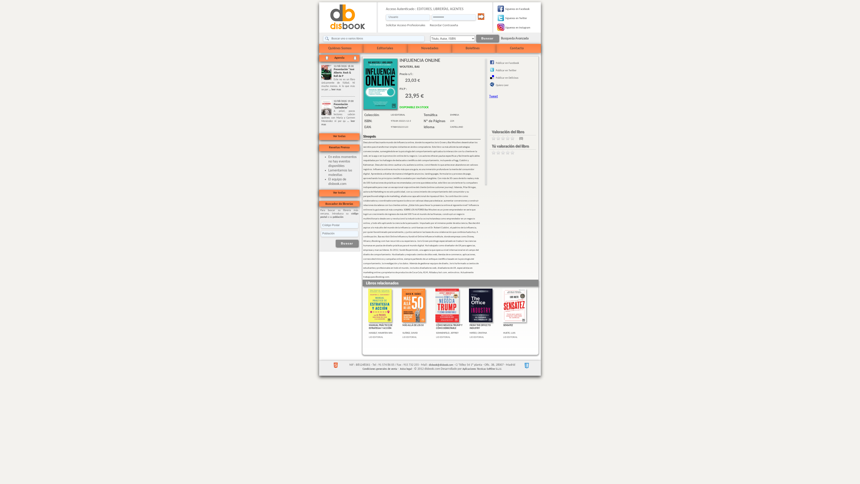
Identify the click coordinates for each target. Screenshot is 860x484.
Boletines (472, 48)
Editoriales (385, 48)
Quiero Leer (502, 85)
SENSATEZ (508, 325)
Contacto (517, 48)
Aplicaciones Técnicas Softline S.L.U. (482, 369)
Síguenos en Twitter (516, 18)
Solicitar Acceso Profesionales (405, 25)
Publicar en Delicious (507, 78)
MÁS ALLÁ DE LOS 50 (413, 325)
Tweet (493, 96)
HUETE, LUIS (509, 333)
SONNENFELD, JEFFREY (447, 333)
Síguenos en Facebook (517, 9)
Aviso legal (406, 369)
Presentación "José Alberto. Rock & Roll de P (344, 73)
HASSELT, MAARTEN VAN (380, 333)
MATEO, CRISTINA (478, 333)
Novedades (429, 48)
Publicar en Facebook (507, 63)
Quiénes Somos (339, 48)
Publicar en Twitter (506, 70)
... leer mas (334, 89)
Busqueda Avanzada (515, 38)
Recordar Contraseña (444, 25)
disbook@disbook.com (441, 365)
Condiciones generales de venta (380, 369)
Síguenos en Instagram (517, 27)
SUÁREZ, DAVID (410, 333)
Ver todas (339, 136)
